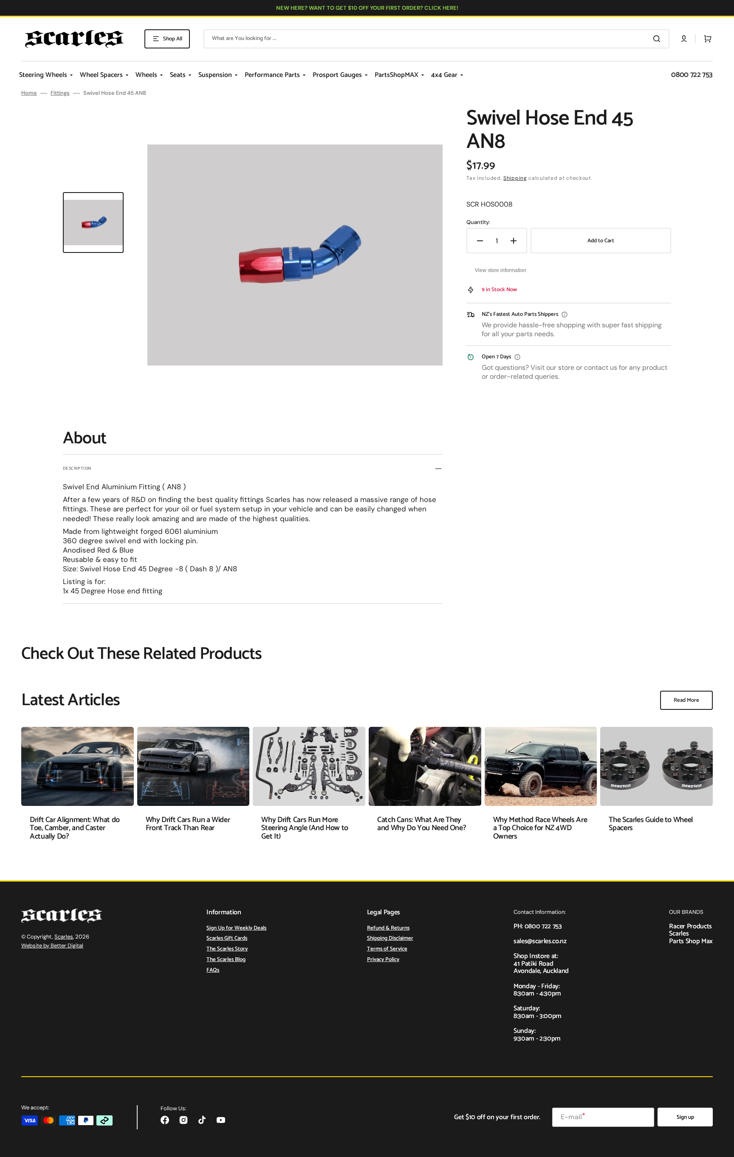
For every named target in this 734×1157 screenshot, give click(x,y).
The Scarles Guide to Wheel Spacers (651, 824)
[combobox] (436, 38)
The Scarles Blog (226, 959)
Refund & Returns (388, 929)
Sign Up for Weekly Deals (236, 929)
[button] (684, 38)
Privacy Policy (383, 959)
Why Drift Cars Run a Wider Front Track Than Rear (188, 824)
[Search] (658, 38)
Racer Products (690, 926)
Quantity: (478, 222)
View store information (500, 270)
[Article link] (77, 790)
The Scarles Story (227, 948)
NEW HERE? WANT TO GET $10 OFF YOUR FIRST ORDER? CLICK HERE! (367, 7)
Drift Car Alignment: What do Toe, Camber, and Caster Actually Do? (75, 828)
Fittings (60, 93)
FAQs (212, 970)
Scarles (63, 936)
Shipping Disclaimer (390, 938)
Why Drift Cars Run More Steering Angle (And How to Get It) (304, 828)
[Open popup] (564, 314)
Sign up (685, 1117)
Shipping (515, 178)
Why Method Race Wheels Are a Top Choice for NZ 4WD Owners (540, 828)
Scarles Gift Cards (226, 938)
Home (29, 93)
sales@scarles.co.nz (540, 941)
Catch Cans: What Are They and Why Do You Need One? (421, 824)
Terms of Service (387, 948)
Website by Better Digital (52, 945)
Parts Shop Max (691, 941)
